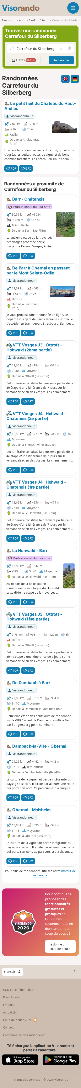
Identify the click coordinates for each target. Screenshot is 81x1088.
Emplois (8, 1005)
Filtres (25, 60)
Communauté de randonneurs (24, 1035)
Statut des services (27, 1080)
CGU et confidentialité (18, 990)
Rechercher (61, 60)
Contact (8, 1027)
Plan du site (11, 997)
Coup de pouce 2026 (17, 1020)
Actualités (10, 1012)
